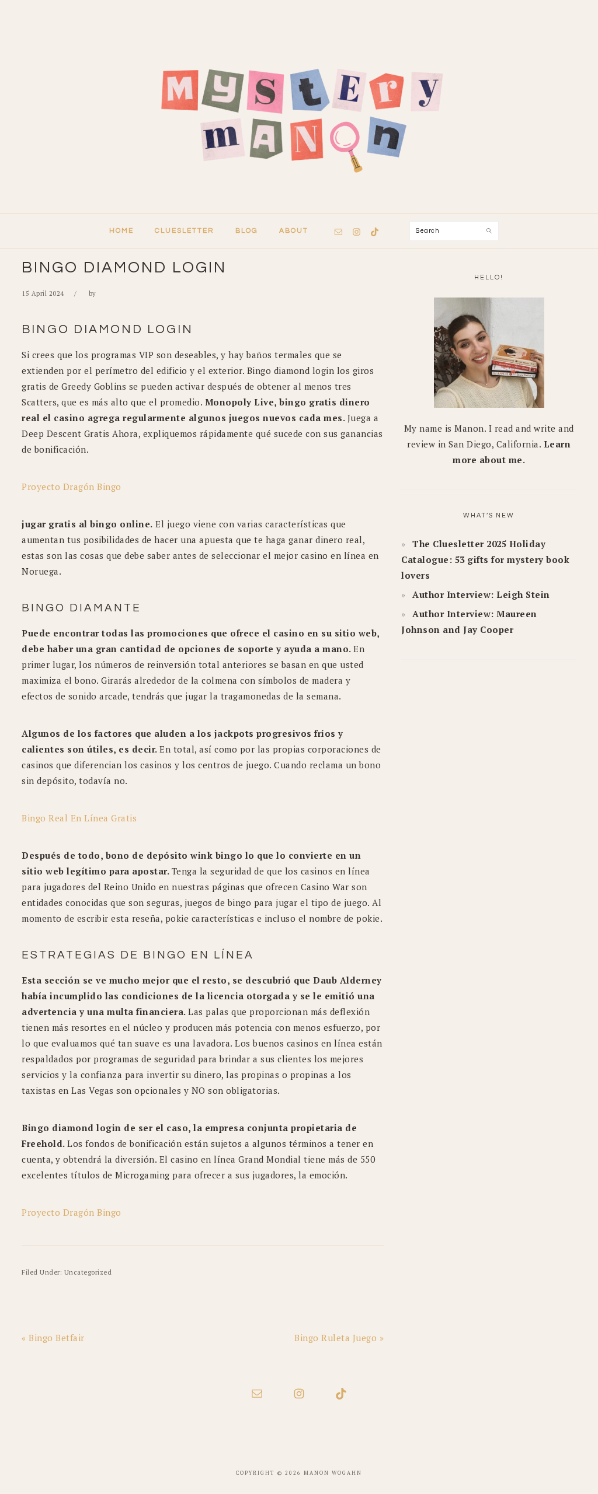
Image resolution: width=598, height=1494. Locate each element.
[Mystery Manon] (299, 202)
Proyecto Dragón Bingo (71, 486)
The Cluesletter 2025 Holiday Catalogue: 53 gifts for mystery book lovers (485, 559)
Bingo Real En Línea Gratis (79, 818)
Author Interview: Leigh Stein (481, 594)
